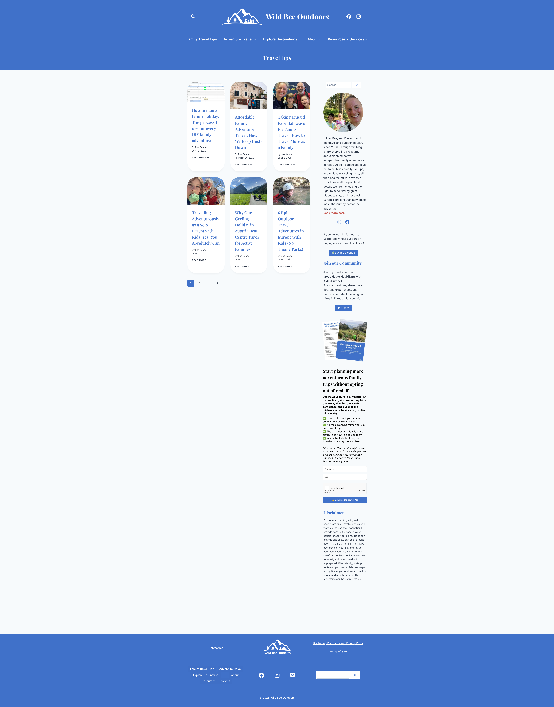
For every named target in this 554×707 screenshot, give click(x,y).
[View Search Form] (193, 16)
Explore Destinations (206, 675)
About (235, 675)
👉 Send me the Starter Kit (345, 500)
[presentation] (206, 92)
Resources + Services (216, 681)
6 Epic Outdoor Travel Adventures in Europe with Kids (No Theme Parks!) (291, 231)
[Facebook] (348, 16)
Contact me (215, 648)
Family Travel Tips (201, 39)
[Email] (292, 675)
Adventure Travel (230, 669)
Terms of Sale (338, 651)
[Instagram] (358, 16)
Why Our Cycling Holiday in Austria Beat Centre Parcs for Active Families (247, 231)
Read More (200, 157)
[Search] (356, 85)
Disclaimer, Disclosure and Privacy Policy (338, 643)
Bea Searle (201, 147)
